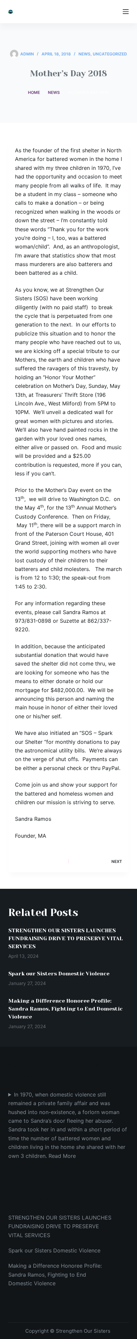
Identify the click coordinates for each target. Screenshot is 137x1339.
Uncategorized (110, 53)
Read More (62, 1156)
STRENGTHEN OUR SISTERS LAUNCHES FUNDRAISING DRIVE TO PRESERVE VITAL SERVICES (65, 938)
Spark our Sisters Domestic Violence (58, 973)
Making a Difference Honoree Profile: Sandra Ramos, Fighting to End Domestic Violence (65, 1009)
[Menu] (126, 12)
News (84, 53)
